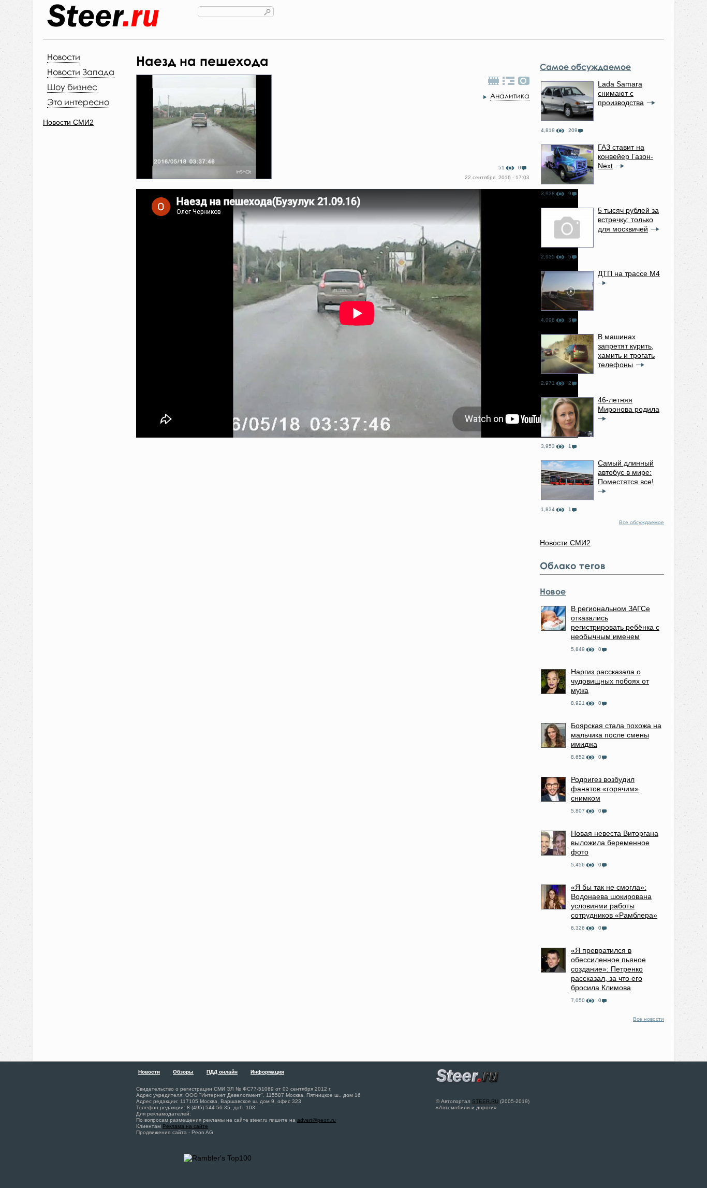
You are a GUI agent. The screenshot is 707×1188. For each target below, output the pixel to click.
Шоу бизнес (72, 87)
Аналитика (509, 95)
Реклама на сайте (185, 1126)
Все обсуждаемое (641, 522)
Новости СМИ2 (68, 122)
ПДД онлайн (222, 1072)
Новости (63, 57)
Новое (553, 591)
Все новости (648, 1019)
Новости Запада (80, 72)
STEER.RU (485, 1101)
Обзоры (183, 1072)
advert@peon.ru (316, 1120)
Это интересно (78, 102)
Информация (267, 1072)
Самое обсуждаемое (585, 67)
